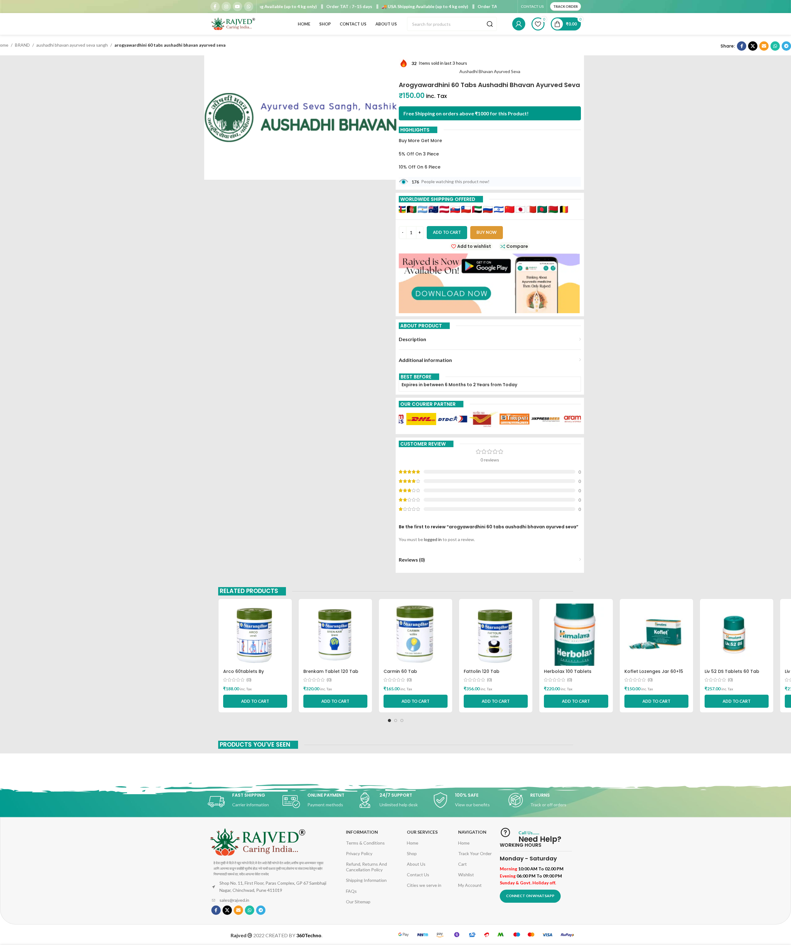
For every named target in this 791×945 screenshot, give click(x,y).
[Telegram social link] (786, 46)
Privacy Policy (359, 853)
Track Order (565, 6)
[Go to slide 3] (401, 720)
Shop (412, 853)
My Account (470, 885)
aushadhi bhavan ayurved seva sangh (72, 45)
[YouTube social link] (237, 6)
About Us (416, 864)
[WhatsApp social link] (248, 6)
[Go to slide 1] (389, 720)
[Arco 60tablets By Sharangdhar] (255, 635)
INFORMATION (362, 832)
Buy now (486, 232)
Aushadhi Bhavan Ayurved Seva (489, 71)
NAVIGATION (472, 832)
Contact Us (418, 874)
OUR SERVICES (422, 832)
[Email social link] (764, 46)
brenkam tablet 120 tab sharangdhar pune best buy (334, 674)
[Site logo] (233, 23)
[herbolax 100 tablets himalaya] (576, 635)
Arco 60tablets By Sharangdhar (243, 674)
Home (412, 842)
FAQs (351, 891)
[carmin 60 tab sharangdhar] (416, 635)
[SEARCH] (490, 24)
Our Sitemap (358, 901)
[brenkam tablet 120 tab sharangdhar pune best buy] (335, 635)
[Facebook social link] (215, 6)
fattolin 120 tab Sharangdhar (481, 674)
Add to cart (447, 232)
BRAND (22, 45)
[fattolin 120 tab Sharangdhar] (496, 635)
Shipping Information (366, 880)
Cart (462, 864)
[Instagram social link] (226, 6)
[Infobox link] (245, 801)
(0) (248, 680)
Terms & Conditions (365, 842)
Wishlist (466, 874)
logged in (433, 539)
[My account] (518, 24)
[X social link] (752, 46)
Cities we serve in (424, 885)
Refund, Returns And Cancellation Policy (366, 866)
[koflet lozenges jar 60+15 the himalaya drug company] (656, 635)
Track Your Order (475, 853)
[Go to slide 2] (395, 720)
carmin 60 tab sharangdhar (400, 674)
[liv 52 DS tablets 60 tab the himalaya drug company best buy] (737, 635)
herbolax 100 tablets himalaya (567, 674)
